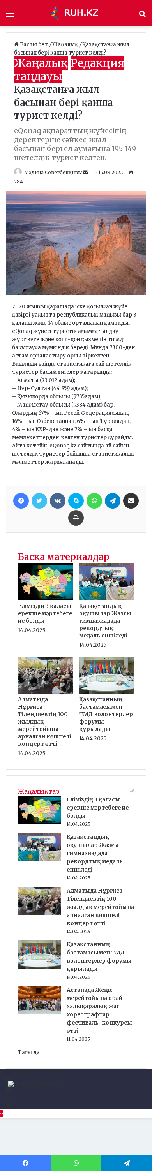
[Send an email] (86, 172)
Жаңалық (65, 44)
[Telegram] (112, 501)
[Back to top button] (1, 1113)
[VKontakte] (57, 501)
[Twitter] (39, 501)
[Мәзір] (10, 16)
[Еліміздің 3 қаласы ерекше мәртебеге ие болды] (45, 598)
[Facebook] (21, 501)
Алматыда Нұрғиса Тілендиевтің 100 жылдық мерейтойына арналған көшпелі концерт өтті (100, 907)
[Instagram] (8, 1097)
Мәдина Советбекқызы (53, 172)
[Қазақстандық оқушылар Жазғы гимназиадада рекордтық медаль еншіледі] (106, 598)
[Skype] (76, 501)
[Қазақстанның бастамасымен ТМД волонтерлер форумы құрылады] (106, 692)
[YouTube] (8, 1089)
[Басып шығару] (76, 518)
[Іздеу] (142, 16)
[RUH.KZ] (76, 13)
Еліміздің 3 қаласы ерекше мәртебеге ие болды (45, 613)
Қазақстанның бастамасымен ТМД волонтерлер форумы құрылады (106, 714)
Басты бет (34, 44)
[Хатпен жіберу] (131, 501)
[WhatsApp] (94, 501)
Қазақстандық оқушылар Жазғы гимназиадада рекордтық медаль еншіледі (105, 620)
